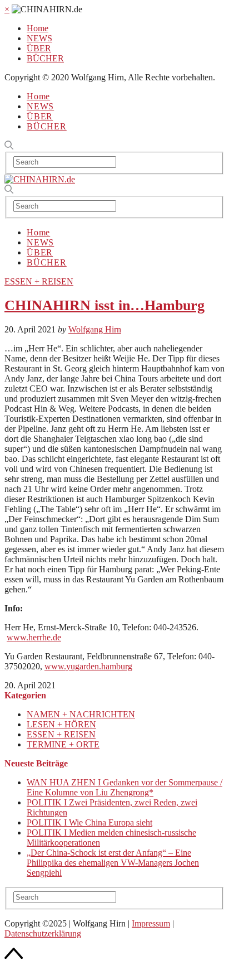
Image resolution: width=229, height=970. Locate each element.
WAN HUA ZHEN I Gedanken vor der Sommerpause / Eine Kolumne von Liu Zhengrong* (124, 787)
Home (37, 28)
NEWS (39, 38)
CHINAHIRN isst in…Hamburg (104, 305)
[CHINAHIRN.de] (39, 179)
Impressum (151, 923)
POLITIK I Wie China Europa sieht (89, 822)
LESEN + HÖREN (61, 724)
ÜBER (39, 48)
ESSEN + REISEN (38, 281)
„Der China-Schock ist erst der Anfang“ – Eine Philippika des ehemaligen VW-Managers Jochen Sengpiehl (113, 862)
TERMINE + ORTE (63, 744)
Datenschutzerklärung (42, 933)
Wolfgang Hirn (94, 329)
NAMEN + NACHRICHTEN (81, 714)
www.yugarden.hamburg (88, 666)
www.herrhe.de (34, 637)
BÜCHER (45, 58)
